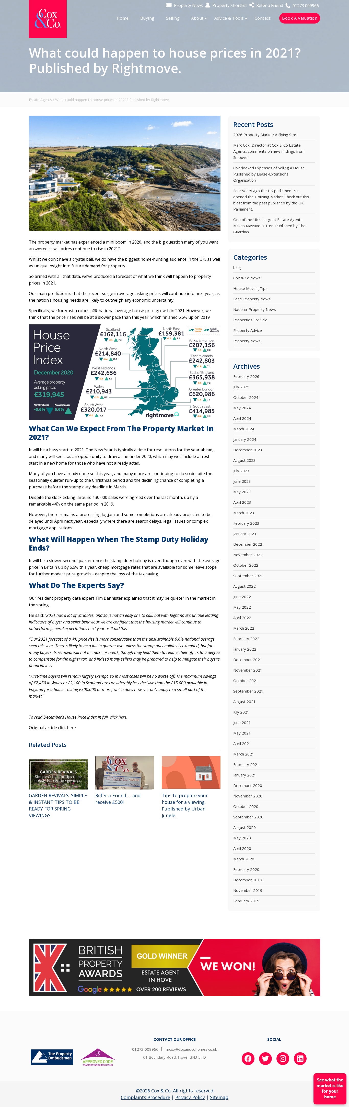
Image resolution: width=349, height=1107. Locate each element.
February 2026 (246, 376)
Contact (263, 18)
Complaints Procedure (145, 1097)
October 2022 (245, 565)
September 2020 (248, 816)
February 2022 (246, 638)
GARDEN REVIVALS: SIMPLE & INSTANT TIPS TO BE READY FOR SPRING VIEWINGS (58, 805)
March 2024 (243, 428)
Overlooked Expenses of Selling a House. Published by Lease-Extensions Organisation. (269, 174)
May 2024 (242, 407)
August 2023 (244, 460)
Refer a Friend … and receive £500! (118, 798)
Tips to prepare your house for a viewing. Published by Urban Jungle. (185, 805)
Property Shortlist (229, 5)
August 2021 (244, 701)
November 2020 (247, 795)
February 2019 (246, 900)
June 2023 (242, 481)
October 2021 (245, 680)
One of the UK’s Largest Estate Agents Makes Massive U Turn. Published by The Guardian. (269, 225)
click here (118, 717)
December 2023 (247, 449)
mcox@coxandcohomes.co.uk (191, 1049)
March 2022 (243, 628)
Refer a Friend (269, 5)
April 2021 (242, 743)
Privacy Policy (190, 1097)
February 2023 (246, 523)
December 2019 (247, 879)
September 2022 (248, 575)
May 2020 (242, 837)
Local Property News (252, 298)
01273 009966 (305, 5)
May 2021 (242, 733)
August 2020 (244, 827)
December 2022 (247, 544)
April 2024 (242, 418)
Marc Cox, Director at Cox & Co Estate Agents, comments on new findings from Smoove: (269, 151)
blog (237, 267)
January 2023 (244, 533)
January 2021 (244, 774)
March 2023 (243, 512)
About (197, 18)
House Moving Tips (250, 288)
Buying (147, 18)
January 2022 (244, 649)
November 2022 (247, 554)
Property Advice (247, 330)
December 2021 (247, 659)
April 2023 (242, 502)
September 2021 (248, 691)
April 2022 (242, 617)
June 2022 (242, 596)
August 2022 (244, 586)
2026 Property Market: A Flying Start (265, 134)
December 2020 (247, 785)
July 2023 (241, 470)
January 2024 (244, 439)
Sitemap (219, 1097)
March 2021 (243, 754)
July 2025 (241, 386)
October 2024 (245, 397)
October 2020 (245, 806)
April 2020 (242, 848)
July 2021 (241, 712)
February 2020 (246, 869)
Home (123, 18)
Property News (188, 5)
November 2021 (247, 670)
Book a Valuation (299, 18)
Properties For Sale (250, 319)
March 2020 (243, 858)
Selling (173, 18)
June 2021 (242, 722)
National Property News (254, 309)
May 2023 (242, 491)
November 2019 (247, 890)
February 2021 (246, 764)
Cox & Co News (247, 277)
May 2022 (242, 607)
